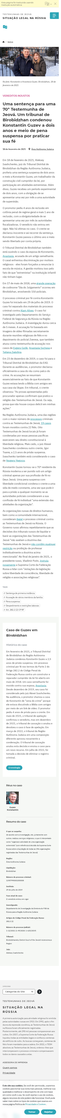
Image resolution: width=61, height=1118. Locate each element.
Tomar (31, 1112)
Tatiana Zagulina (12, 352)
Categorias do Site (15, 991)
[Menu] (54, 15)
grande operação (46, 283)
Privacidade (9, 1073)
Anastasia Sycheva (39, 348)
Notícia (10, 42)
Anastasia (8, 256)
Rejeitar (48, 1112)
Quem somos (10, 1067)
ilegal (20, 519)
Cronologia (14, 767)
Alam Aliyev (26, 310)
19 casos (46, 423)
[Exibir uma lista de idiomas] (48, 4)
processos (36, 419)
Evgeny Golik (20, 348)
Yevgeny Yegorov (15, 460)
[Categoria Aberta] (39, 991)
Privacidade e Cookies (35, 1104)
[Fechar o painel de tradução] (55, 3)
